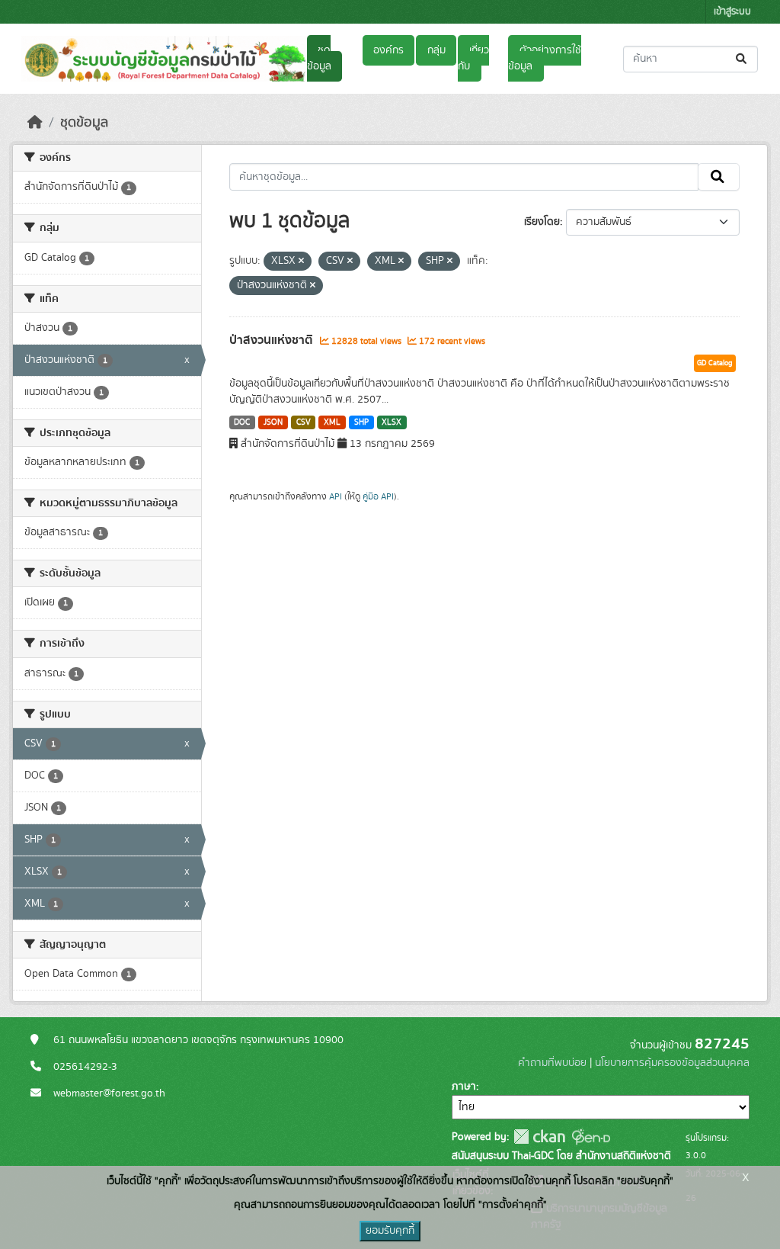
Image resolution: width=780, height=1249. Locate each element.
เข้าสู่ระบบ (732, 12)
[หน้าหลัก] (35, 123)
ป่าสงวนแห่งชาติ (272, 340)
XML (332, 422)
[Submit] (742, 59)
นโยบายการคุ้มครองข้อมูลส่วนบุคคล (672, 1063)
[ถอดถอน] (301, 261)
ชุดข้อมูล (319, 58)
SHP (361, 422)
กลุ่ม (436, 50)
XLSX (391, 422)
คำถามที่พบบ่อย (552, 1063)
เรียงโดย (542, 222)
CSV (303, 422)
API (335, 496)
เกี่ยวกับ (473, 58)
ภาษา (464, 1086)
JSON (273, 422)
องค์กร (388, 50)
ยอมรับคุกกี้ (390, 1230)
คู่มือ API (378, 496)
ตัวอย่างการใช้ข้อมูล (544, 58)
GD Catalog (715, 363)
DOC (242, 422)
